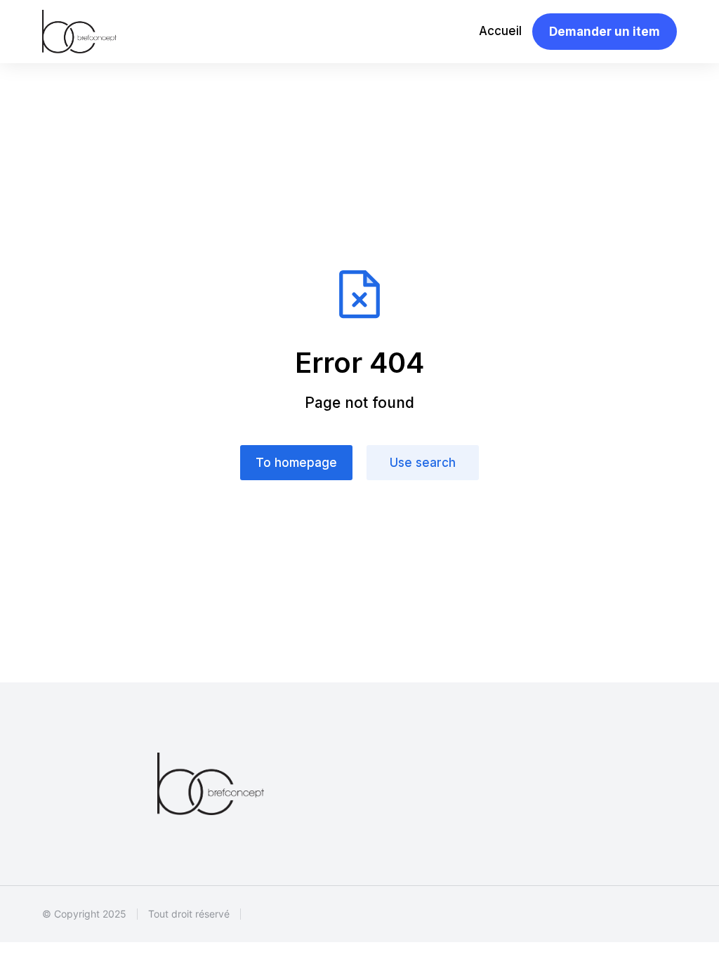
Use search (423, 463)
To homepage (296, 463)
